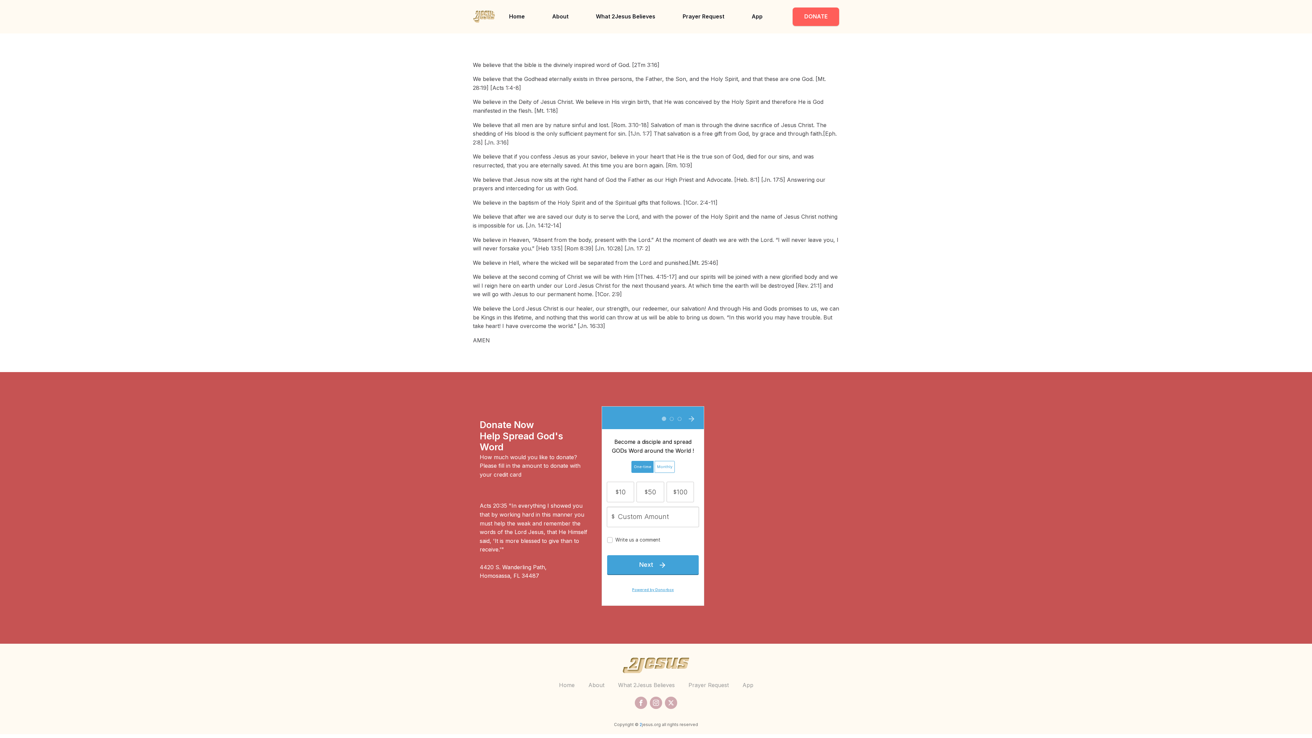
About (560, 16)
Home (517, 16)
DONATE (816, 16)
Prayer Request (703, 16)
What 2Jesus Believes (625, 16)
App (757, 16)
